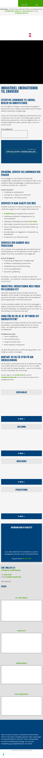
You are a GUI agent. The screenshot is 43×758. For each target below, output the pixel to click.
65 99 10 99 (19, 375)
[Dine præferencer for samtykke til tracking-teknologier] (3, 754)
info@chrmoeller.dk (21, 13)
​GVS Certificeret (27, 11)
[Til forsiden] (21, 24)
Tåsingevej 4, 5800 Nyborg (10, 570)
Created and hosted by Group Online (21, 750)
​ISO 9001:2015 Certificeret (13, 11)
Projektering (9, 213)
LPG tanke (33, 221)
